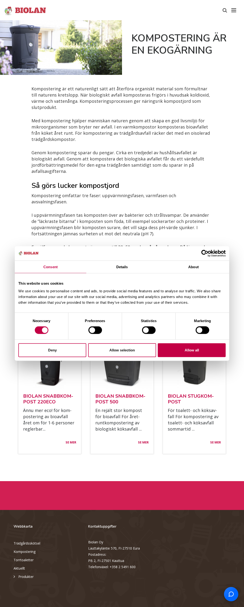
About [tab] (193, 267)
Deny (52, 350)
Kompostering (25, 551)
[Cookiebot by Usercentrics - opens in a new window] (205, 253)
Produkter (26, 576)
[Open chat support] (231, 594)
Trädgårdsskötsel (27, 543)
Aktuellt (19, 568)
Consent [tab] (50, 267)
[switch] (95, 330)
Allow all (192, 350)
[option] (61, 47)
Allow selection (122, 350)
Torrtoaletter (24, 560)
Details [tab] (122, 267)
